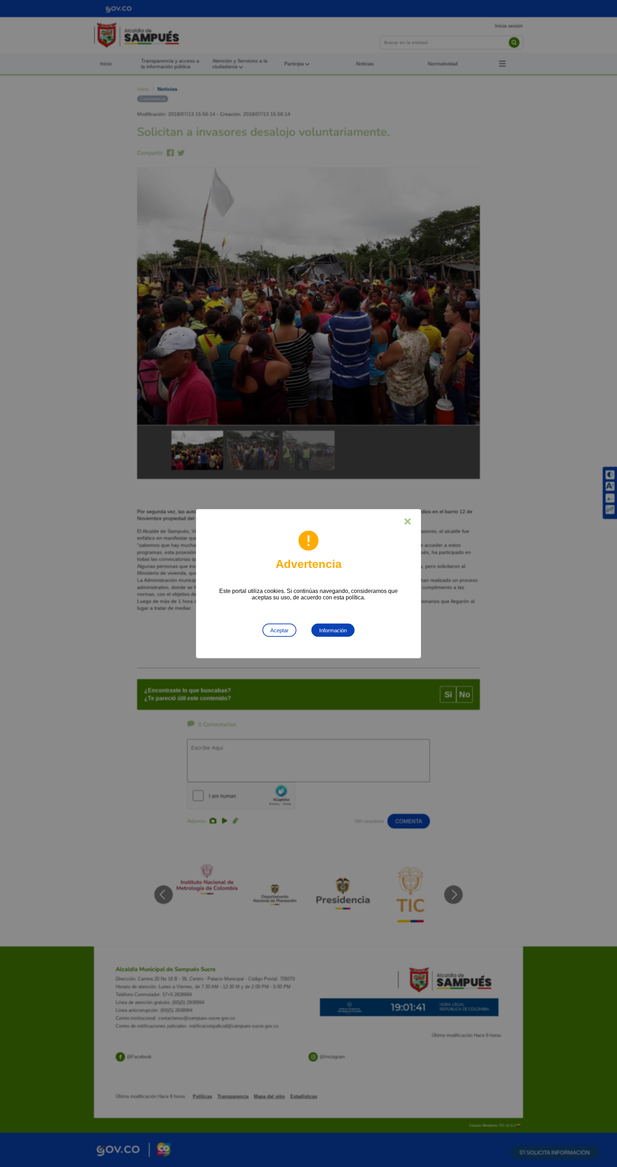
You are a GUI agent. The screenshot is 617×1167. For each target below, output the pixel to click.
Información (333, 630)
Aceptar (279, 630)
